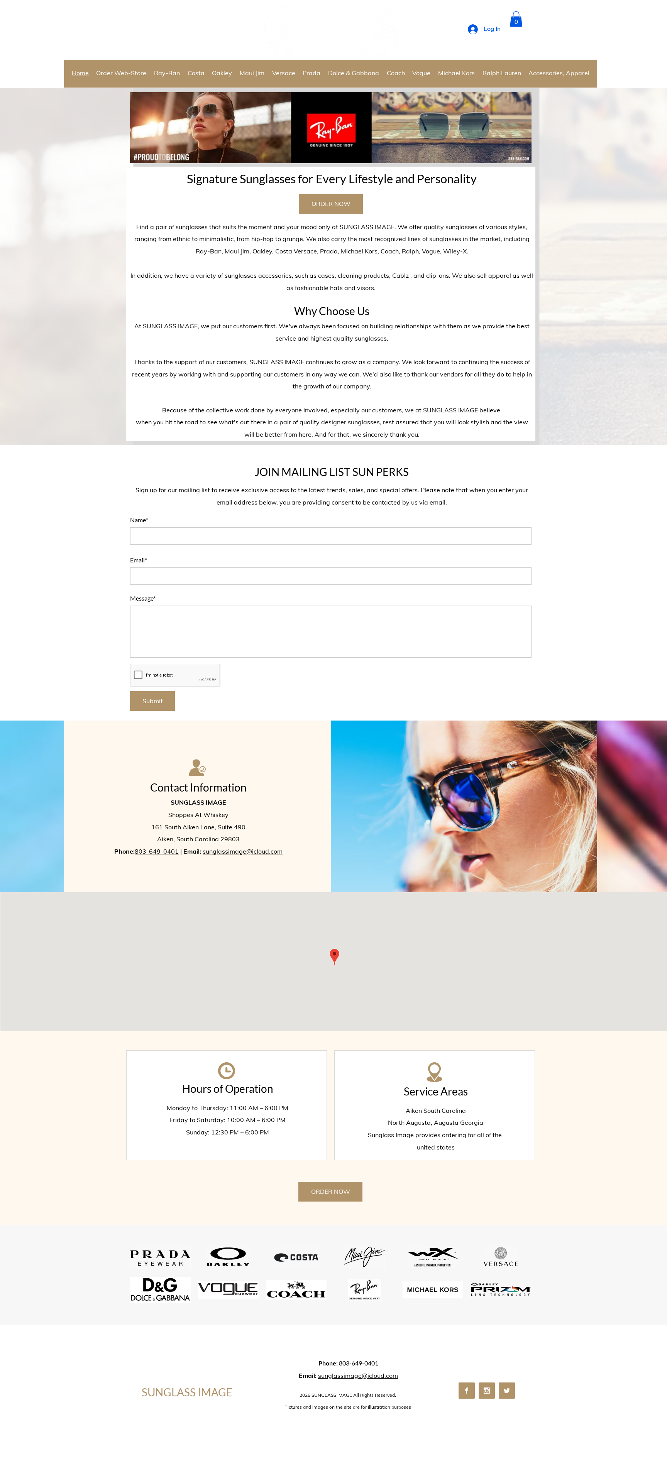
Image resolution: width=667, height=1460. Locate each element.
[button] (516, 19)
